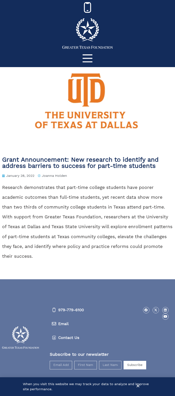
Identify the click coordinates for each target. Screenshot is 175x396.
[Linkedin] (165, 310)
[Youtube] (165, 316)
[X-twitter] (156, 310)
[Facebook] (146, 310)
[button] (138, 386)
